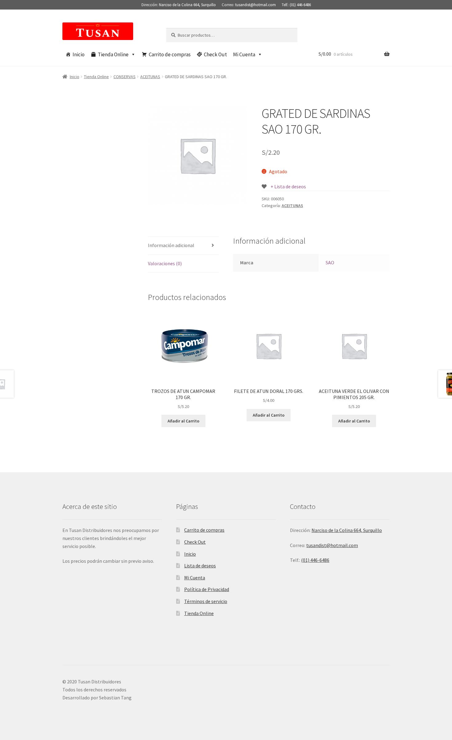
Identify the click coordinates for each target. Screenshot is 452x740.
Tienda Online (113, 54)
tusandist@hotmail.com (255, 4)
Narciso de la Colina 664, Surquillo (187, 4)
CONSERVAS (124, 76)
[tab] (183, 246)
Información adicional (171, 245)
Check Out (215, 54)
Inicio (79, 54)
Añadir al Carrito (183, 421)
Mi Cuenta (244, 54)
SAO (330, 262)
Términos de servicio (205, 601)
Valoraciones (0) (165, 263)
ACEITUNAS (150, 76)
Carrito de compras (170, 54)
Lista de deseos (200, 565)
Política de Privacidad (206, 589)
